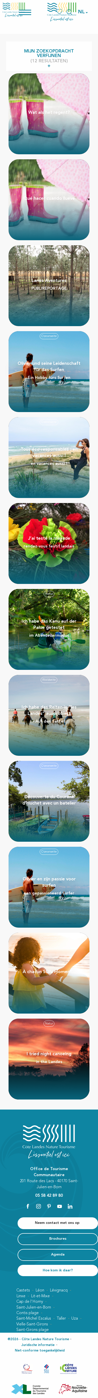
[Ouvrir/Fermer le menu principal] (31, 12)
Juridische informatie (38, 1345)
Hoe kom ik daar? (58, 1270)
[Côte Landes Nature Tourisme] (62, 12)
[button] (81, 12)
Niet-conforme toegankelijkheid (40, 1350)
